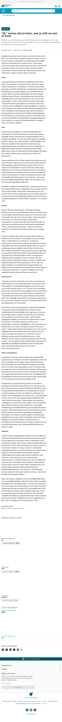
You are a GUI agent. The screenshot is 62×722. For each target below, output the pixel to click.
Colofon (34, 701)
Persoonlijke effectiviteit (9, 15)
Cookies (44, 701)
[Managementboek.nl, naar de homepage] (6, 7)
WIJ (3, 569)
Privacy (39, 701)
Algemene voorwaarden (24, 701)
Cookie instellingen (53, 701)
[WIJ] (7, 557)
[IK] (7, 528)
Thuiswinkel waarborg (11, 701)
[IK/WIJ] (7, 585)
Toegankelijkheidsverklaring (22, 703)
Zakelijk (4, 669)
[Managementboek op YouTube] (31, 710)
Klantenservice (7, 665)
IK (25, 70)
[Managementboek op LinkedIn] (27, 710)
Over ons (44, 703)
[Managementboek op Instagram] (35, 710)
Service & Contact (36, 703)
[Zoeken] (53, 11)
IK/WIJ (4, 597)
